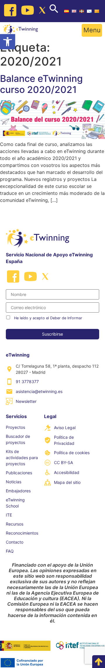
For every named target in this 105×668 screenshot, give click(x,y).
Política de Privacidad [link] (64, 440)
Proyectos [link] (15, 427)
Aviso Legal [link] (65, 427)
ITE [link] (9, 514)
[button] (92, 30)
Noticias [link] (13, 481)
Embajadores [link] (18, 490)
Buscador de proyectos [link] (18, 439)
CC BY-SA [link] (63, 462)
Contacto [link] (14, 542)
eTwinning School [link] (15, 502)
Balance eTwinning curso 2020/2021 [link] (41, 84)
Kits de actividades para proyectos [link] (22, 457)
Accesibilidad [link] (66, 472)
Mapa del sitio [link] (67, 482)
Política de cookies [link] (72, 452)
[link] (7, 41)
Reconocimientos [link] (22, 532)
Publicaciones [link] (19, 472)
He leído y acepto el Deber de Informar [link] (48, 318)
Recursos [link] (14, 523)
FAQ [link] (10, 551)
